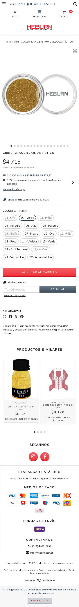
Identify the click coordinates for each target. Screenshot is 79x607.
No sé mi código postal (15, 295)
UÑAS (16, 41)
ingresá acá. (59, 570)
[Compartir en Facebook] (10, 317)
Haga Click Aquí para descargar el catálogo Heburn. (39, 478)
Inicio (8, 41)
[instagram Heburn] (33, 456)
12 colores (21, 403)
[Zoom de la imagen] (75, 50)
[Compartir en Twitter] (16, 317)
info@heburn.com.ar (41, 552)
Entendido (39, 600)
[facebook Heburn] (44, 456)
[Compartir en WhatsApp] (4, 317)
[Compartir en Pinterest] (22, 317)
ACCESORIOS (28, 41)
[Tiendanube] (40, 581)
